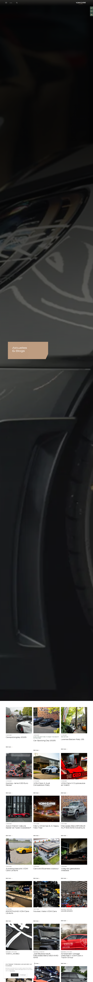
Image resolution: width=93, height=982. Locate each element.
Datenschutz (12, 970)
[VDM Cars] (81, 3)
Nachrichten (63, 909)
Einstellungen (23, 974)
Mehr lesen (8, 747)
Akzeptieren (14, 974)
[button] (16, 2)
